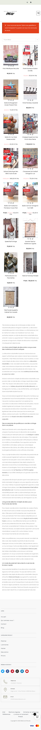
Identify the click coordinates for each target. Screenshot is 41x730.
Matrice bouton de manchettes (11, 277)
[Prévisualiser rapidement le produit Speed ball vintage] (19, 221)
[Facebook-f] (7, 671)
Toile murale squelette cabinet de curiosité (11, 311)
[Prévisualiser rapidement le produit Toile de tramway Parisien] (38, 256)
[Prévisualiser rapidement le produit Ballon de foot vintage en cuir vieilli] (38, 186)
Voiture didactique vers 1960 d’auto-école (11, 172)
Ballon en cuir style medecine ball (11, 138)
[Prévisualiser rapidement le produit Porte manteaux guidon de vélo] (38, 48)
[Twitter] (2, 671)
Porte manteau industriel (30, 103)
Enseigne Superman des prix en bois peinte (30, 138)
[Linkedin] (22, 671)
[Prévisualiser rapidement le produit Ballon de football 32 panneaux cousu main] (19, 186)
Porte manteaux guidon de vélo (30, 69)
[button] (27, 2)
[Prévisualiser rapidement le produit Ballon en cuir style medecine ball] (19, 117)
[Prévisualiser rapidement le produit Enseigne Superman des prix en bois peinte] (38, 117)
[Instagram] (17, 671)
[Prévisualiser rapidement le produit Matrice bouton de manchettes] (19, 256)
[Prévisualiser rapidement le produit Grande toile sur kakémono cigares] (38, 221)
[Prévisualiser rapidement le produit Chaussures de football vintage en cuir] (38, 151)
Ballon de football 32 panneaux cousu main (11, 207)
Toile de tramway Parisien (30, 276)
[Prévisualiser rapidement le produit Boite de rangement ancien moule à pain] (19, 83)
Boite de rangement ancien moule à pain (10, 104)
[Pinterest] (12, 671)
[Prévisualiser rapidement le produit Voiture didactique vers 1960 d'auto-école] (19, 151)
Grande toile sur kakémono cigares (30, 242)
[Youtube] (27, 671)
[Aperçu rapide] (11, 66)
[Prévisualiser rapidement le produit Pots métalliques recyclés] (19, 48)
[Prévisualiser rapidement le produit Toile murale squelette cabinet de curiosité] (19, 290)
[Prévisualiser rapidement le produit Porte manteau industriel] (38, 83)
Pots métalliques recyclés (11, 68)
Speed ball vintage (11, 241)
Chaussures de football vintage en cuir (30, 172)
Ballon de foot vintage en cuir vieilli (30, 207)
